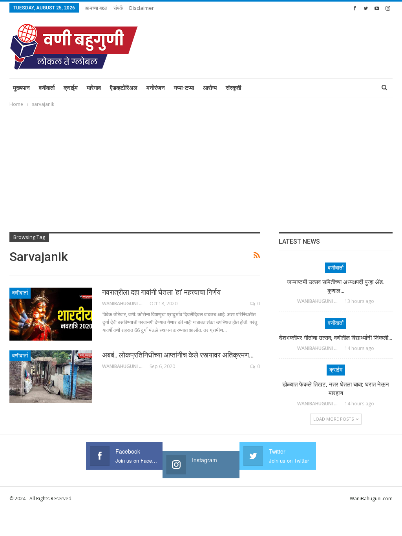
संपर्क (118, 7)
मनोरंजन (155, 87)
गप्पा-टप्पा (184, 87)
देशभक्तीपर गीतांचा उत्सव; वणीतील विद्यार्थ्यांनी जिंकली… (335, 337)
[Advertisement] (201, 167)
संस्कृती (233, 87)
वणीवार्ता (47, 87)
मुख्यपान (21, 87)
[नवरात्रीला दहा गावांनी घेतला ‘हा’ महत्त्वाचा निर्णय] (50, 314)
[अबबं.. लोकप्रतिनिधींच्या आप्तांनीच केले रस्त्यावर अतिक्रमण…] (50, 376)
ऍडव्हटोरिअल (123, 87)
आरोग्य (210, 87)
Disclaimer (141, 7)
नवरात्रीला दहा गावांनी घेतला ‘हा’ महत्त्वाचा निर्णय (161, 292)
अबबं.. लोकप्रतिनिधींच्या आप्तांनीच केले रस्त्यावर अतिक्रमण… (178, 355)
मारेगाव (94, 87)
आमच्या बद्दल (96, 7)
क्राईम (71, 87)
